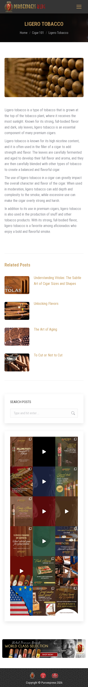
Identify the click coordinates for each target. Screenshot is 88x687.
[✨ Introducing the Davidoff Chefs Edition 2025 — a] (66, 511)
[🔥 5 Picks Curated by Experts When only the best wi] (66, 601)
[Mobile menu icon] (78, 6)
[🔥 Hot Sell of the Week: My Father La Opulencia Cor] (44, 481)
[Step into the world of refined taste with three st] (66, 541)
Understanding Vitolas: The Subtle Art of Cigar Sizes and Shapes (57, 281)
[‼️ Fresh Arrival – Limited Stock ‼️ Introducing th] (44, 571)
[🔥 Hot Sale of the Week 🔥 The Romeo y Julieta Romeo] (44, 511)
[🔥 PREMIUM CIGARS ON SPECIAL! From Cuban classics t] (66, 481)
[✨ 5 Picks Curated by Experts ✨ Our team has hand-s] (21, 541)
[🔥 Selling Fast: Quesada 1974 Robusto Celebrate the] (21, 452)
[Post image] (17, 285)
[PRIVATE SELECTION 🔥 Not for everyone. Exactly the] (21, 571)
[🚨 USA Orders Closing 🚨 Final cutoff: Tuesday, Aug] (21, 601)
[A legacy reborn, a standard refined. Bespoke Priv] (44, 452)
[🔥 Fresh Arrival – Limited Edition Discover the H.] (66, 452)
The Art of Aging (45, 329)
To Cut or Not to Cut (48, 355)
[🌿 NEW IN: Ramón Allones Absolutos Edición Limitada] (21, 511)
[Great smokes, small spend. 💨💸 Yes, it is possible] (44, 601)
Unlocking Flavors (46, 303)
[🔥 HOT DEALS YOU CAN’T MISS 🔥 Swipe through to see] (44, 541)
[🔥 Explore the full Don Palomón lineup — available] (66, 571)
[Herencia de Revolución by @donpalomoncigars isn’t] (21, 481)
